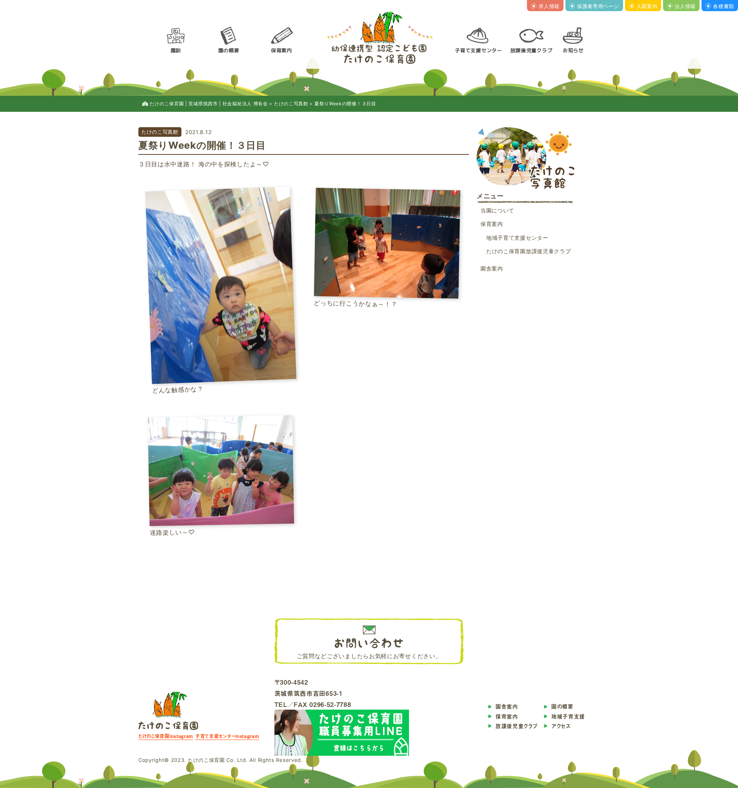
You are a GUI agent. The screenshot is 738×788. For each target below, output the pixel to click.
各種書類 (723, 6)
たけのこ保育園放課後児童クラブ (528, 251)
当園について (497, 210)
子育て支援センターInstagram (227, 736)
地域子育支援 (568, 716)
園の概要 (228, 50)
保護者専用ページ (598, 6)
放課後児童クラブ (531, 50)
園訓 (176, 50)
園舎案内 (491, 268)
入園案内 (647, 6)
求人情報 (549, 6)
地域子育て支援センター (517, 237)
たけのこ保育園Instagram (165, 736)
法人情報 (685, 6)
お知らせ (573, 50)
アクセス (561, 726)
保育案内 (281, 50)
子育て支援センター (478, 50)
